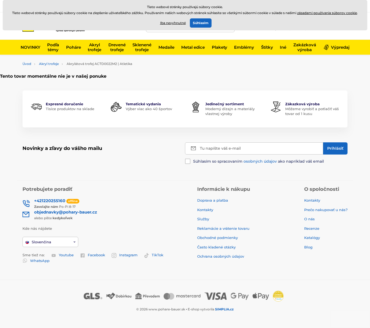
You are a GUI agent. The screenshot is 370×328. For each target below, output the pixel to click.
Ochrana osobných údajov (220, 256)
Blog (308, 247)
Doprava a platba (212, 200)
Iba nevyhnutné (173, 23)
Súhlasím (201, 23)
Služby (203, 219)
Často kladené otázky (216, 247)
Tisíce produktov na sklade (70, 109)
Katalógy (312, 237)
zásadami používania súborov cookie (327, 13)
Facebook (96, 255)
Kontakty (205, 210)
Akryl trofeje (49, 64)
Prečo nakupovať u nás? (326, 210)
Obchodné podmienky (217, 237)
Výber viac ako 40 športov (149, 109)
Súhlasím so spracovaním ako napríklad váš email (258, 161)
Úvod (26, 64)
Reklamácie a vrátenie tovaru (223, 228)
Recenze (311, 228)
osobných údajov (260, 161)
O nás (309, 219)
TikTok (157, 255)
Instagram (128, 255)
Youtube (66, 255)
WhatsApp (40, 260)
